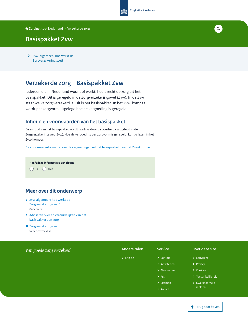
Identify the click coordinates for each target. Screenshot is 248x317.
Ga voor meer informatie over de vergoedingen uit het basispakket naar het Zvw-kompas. (88, 147)
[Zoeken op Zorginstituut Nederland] (218, 29)
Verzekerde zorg (78, 29)
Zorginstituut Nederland (46, 29)
